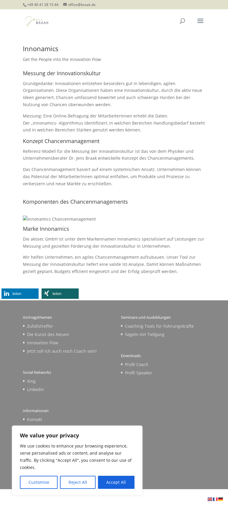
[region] (77, 460)
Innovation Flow (42, 343)
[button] (20, 293)
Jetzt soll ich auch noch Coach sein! (62, 351)
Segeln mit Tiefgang (144, 334)
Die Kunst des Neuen (48, 334)
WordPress (157, 498)
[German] (221, 499)
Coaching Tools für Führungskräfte (159, 326)
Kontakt (34, 419)
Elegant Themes (101, 498)
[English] (210, 499)
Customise (38, 482)
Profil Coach (136, 364)
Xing (31, 381)
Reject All (78, 482)
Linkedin (35, 389)
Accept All (116, 482)
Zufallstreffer (40, 326)
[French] (215, 499)
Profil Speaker (138, 373)
